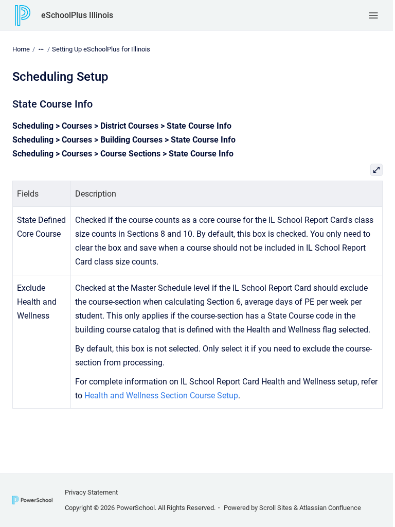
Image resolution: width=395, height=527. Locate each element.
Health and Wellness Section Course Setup (161, 395)
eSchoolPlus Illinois (77, 15)
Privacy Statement (91, 492)
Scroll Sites (275, 508)
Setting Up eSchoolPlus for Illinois (101, 49)
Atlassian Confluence (330, 508)
